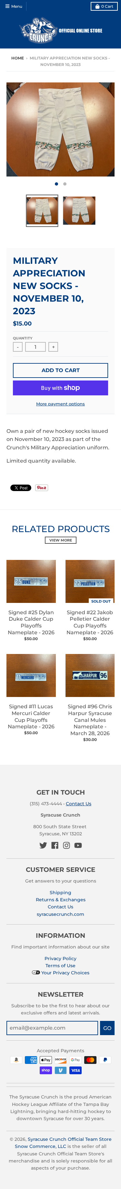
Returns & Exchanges (61, 900)
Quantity (22, 338)
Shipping (60, 892)
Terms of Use (60, 966)
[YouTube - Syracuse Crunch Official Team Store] (78, 845)
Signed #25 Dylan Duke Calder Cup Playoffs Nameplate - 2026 (31, 622)
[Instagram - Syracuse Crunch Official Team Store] (66, 845)
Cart (107, 6)
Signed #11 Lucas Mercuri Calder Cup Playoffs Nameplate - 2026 (31, 716)
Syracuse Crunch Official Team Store (70, 1139)
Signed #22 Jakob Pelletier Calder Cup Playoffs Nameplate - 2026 (89, 622)
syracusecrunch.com (60, 914)
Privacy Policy (60, 958)
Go (107, 1028)
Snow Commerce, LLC (40, 1146)
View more (60, 540)
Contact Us (78, 804)
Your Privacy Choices (64, 973)
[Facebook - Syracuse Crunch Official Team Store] (55, 845)
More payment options (60, 403)
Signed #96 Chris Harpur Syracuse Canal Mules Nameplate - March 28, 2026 (90, 719)
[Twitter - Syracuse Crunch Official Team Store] (43, 845)
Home (17, 58)
